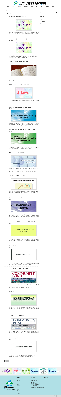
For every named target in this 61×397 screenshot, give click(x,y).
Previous (2, 371)
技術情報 (32, 6)
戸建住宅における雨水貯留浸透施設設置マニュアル (20, 175)
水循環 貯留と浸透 (11, 63)
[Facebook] (56, 396)
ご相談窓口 (18, 385)
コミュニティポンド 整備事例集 (16, 315)
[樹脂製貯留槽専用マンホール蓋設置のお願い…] (8, 371)
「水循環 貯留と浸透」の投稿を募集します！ (19, 61)
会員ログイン (18, 389)
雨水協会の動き (11, 40)
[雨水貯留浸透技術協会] (30, 4)
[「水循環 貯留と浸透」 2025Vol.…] (26, 371)
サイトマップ (47, 6)
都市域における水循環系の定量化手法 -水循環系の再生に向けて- (23, 222)
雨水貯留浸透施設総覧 (13, 338)
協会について (13, 6)
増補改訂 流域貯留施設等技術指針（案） (18, 152)
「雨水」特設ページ (19, 390)
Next (58, 371)
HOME (8, 6)
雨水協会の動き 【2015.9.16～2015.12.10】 (18, 39)
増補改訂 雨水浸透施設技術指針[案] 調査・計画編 (20, 107)
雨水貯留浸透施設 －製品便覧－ (16, 198)
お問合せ (42, 6)
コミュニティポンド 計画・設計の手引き (18, 268)
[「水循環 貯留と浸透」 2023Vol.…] (52, 371)
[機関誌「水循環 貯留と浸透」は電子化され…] (43, 371)
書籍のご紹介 (19, 6)
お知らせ (37, 6)
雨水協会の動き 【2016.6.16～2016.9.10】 (18, 16)
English (53, 6)
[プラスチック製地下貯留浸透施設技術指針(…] (17, 371)
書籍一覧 (10, 108)
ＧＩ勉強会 (18, 393)
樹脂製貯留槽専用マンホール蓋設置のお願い (19, 84)
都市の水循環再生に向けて (15, 245)
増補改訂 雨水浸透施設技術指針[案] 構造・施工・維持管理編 (22, 129)
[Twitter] (55, 396)
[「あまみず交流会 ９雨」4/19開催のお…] (34, 371)
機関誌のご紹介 (26, 6)
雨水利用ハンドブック (14, 291)
